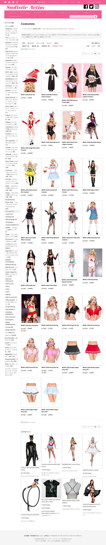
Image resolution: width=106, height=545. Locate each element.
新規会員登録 (41, 2)
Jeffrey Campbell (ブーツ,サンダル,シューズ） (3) (11, 302)
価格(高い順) (35, 46)
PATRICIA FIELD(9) (10, 264)
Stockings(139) (10, 217)
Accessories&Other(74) (12, 225)
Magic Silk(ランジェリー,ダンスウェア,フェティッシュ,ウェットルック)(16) (11, 254)
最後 (95, 53)
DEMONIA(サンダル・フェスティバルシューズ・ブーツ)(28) (11, 62)
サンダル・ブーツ (15, 16)
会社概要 (26, 535)
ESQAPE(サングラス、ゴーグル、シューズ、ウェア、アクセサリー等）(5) (11, 32)
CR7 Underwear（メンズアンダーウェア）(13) (11, 143)
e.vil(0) (7, 292)
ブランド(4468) (9, 26)
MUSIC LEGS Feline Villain (49, 285)
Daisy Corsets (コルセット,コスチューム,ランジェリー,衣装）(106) (11, 164)
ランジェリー (50, 12)
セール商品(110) (10, 332)
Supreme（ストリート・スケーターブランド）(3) (11, 93)
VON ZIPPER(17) (10, 309)
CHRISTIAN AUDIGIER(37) (9, 313)
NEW (23, 43)
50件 (88, 46)
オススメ (49, 43)
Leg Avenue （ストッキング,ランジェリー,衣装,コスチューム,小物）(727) (11, 173)
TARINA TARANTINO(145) (10, 323)
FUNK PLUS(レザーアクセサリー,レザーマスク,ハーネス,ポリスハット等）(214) (11, 55)
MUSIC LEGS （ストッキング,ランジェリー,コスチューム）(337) (11, 205)
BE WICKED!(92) (10, 200)
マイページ (31, 2)
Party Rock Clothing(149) (9, 280)
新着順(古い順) (46, 46)
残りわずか (31, 43)
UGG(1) (7, 286)
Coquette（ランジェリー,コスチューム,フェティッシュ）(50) (11, 149)
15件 (99, 46)
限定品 (56, 43)
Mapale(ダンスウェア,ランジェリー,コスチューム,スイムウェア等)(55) (11, 46)
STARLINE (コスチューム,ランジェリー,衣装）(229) (11, 156)
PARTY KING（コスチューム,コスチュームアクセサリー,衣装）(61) (11, 74)
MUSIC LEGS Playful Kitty (90, 279)
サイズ (72, 2)
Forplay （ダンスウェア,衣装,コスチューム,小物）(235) (11, 195)
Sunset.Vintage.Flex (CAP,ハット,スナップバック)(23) (11, 274)
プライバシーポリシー (75, 535)
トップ (23, 2)
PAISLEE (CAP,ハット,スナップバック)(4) (11, 268)
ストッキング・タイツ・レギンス (68, 12)
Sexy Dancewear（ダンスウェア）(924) (11, 339)
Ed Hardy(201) (9, 319)
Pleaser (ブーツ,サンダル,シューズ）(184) (11, 235)
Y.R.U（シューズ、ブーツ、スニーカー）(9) (11, 39)
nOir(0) (7, 289)
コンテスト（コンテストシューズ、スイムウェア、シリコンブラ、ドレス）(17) (11, 372)
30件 (93, 46)
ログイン (65, 2)
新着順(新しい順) (57, 46)
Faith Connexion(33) (11, 297)
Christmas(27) (10, 222)
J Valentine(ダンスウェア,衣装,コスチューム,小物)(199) (11, 129)
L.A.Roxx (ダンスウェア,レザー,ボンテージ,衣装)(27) (11, 246)
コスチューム (24, 12)
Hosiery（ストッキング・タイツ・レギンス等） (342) (11, 349)
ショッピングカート (53, 2)
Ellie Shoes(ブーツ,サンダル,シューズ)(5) (11, 240)
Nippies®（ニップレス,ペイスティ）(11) (11, 68)
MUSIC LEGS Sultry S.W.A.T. (91, 190)
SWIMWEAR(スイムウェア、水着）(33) (11, 355)
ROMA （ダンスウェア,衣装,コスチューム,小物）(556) (11, 188)
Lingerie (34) (9, 214)
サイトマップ (64, 535)
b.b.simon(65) (9, 327)
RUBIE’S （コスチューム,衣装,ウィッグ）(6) (11, 230)
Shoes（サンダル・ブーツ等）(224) (11, 365)
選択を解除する (96, 43)
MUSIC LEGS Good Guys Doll (91, 238)
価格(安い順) (25, 46)
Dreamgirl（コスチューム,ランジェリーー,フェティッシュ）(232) (11, 181)
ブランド (12, 12)
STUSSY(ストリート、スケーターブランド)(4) (11, 136)
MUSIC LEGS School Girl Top (50, 325)
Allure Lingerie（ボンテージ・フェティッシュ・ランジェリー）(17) (11, 109)
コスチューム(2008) (10, 335)
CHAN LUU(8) (9, 284)
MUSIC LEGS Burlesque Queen (92, 142)
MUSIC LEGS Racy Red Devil (29, 325)
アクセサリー (86, 12)
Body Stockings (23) (11, 219)
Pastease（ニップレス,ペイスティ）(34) (11, 123)
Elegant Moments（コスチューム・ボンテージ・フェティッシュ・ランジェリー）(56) (11, 100)
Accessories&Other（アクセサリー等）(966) (11, 360)
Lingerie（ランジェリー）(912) (11, 344)
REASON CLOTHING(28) (9, 261)
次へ (99, 53)
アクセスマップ (55, 535)
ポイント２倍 (40, 43)
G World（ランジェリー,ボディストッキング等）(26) (11, 117)
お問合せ (46, 535)
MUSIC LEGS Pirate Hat (28, 95)
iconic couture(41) (10, 317)
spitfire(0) (8, 294)
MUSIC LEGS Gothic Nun (28, 285)
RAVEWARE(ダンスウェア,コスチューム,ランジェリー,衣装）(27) (11, 81)
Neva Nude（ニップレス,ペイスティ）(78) (11, 87)
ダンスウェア (37, 12)
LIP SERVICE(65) (10, 307)
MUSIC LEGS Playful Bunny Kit (51, 142)
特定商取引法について (36, 535)
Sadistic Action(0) (10, 330)
